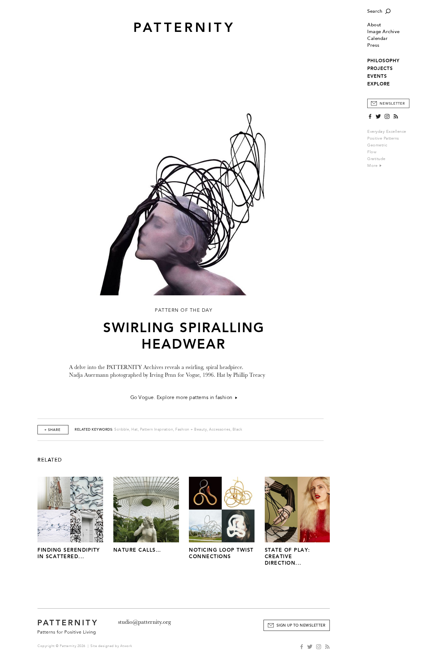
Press (373, 45)
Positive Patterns (383, 138)
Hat (134, 429)
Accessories (219, 429)
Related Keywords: (94, 430)
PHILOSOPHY (383, 60)
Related (49, 460)
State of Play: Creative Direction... (287, 556)
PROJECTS (380, 68)
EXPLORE (378, 84)
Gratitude (376, 158)
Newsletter (392, 104)
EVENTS (377, 76)
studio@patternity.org (144, 622)
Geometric (377, 145)
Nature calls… (137, 550)
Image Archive (383, 31)
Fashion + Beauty (191, 429)
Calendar (377, 38)
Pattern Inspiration (156, 429)
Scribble (121, 429)
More (373, 165)
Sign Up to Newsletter (301, 625)
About (374, 25)
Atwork (126, 646)
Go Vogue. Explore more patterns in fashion (182, 397)
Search (374, 11)
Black (237, 429)
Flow (371, 152)
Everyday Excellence (386, 131)
